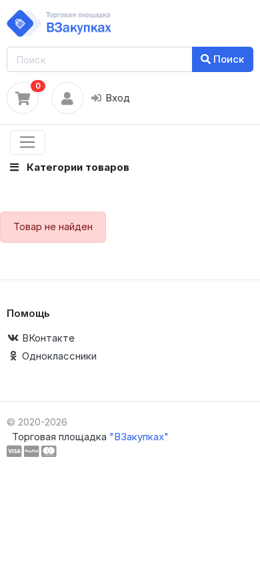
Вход (116, 97)
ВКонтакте (47, 338)
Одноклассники (58, 356)
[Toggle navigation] (27, 142)
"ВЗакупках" (139, 436)
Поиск (227, 59)
